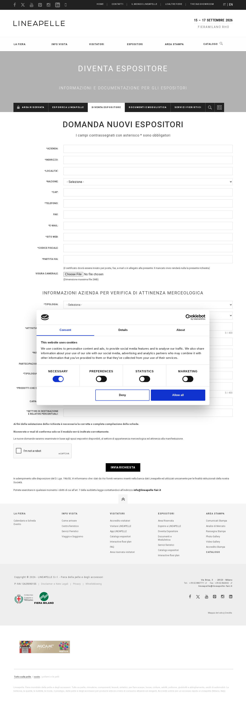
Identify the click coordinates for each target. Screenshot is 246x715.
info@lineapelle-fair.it (147, 490)
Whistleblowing (94, 584)
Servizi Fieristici (70, 531)
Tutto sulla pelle (22, 677)
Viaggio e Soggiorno (72, 536)
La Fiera (20, 44)
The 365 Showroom (202, 4)
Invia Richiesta (123, 467)
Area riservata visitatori (122, 552)
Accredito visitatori (120, 520)
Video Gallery (213, 541)
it (224, 4)
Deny (122, 395)
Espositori (135, 44)
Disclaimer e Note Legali (54, 584)
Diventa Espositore (106, 107)
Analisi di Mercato (215, 526)
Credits (228, 613)
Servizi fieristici (188, 107)
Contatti (117, 4)
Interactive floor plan (219, 107)
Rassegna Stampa (216, 531)
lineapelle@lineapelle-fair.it (215, 586)
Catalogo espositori (209, 107)
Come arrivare (69, 520)
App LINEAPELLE (118, 531)
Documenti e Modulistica (148, 107)
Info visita (59, 44)
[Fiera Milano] (44, 598)
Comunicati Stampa (216, 520)
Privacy (77, 584)
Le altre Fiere (173, 4)
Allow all (178, 395)
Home (100, 4)
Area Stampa (174, 44)
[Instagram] (222, 596)
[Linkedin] (230, 596)
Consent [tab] (65, 330)
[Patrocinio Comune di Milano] (24, 598)
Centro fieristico (70, 526)
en (231, 4)
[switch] (101, 379)
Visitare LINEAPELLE (120, 526)
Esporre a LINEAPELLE (68, 107)
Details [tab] (123, 330)
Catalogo (210, 44)
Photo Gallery (213, 536)
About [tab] (180, 330)
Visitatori (96, 44)
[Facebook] (190, 596)
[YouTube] (206, 596)
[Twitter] (198, 597)
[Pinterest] (214, 596)
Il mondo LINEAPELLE (144, 4)
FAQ (112, 547)
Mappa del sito (215, 613)
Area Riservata (33, 107)
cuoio (37, 677)
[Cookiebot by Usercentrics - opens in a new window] (188, 317)
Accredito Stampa (215, 547)
